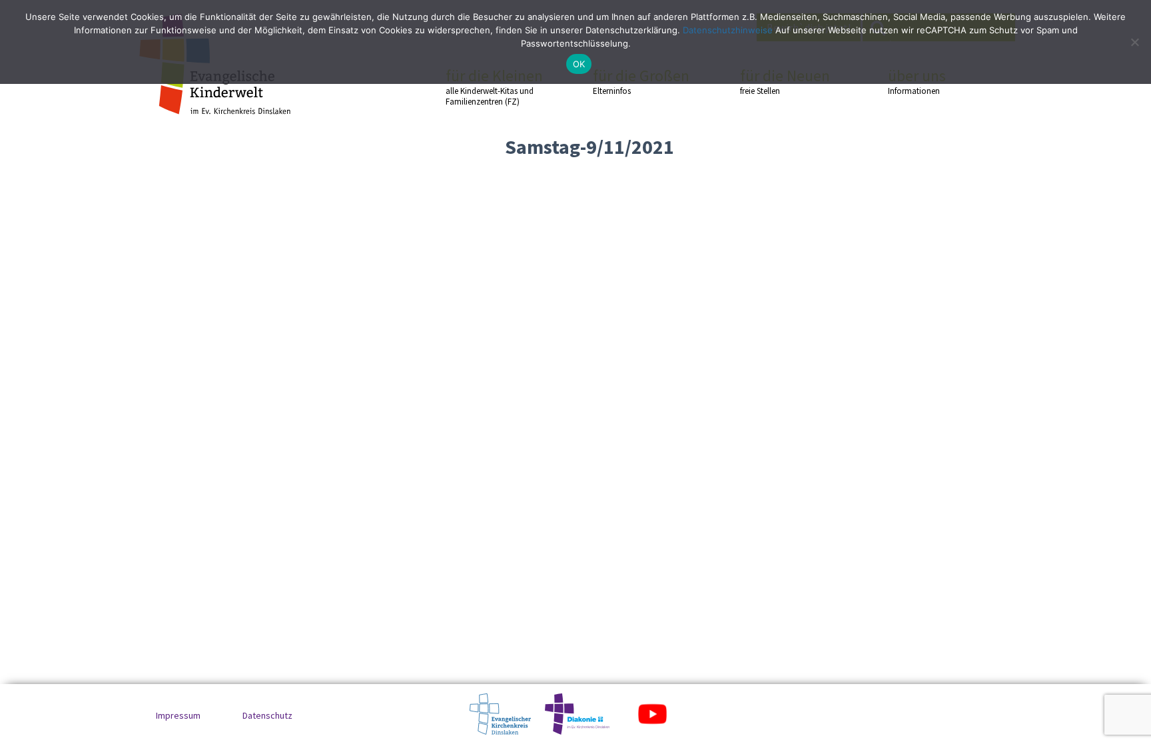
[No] (1134, 42)
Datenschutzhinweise (728, 30)
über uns (917, 81)
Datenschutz (267, 715)
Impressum (178, 715)
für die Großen (641, 81)
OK (579, 64)
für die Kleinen (494, 86)
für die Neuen (785, 81)
